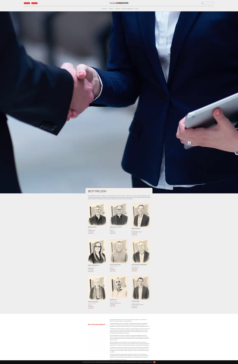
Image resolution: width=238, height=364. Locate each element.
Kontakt (136, 8)
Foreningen (104, 8)
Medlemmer (117, 8)
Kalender (111, 8)
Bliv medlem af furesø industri (127, 8)
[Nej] (236, 362)
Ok (154, 362)
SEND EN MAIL (91, 233)
